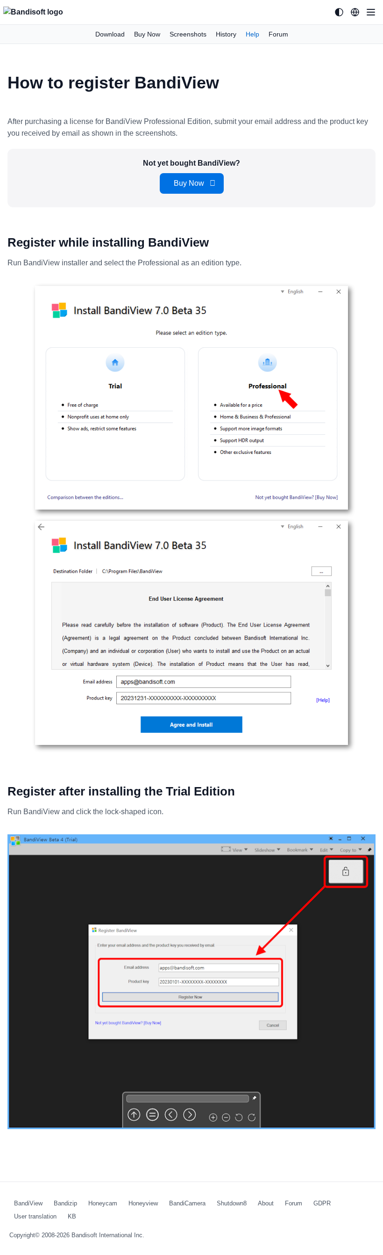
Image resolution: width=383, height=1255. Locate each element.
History (226, 34)
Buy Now (147, 34)
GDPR (322, 1203)
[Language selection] (355, 12)
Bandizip (65, 1203)
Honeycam (102, 1203)
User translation (35, 1216)
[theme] (339, 12)
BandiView (28, 1203)
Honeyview (143, 1203)
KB (72, 1216)
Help (252, 34)
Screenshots (188, 34)
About (266, 1203)
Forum (278, 34)
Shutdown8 (232, 1203)
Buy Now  (191, 183)
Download (110, 34)
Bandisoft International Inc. (107, 1235)
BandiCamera (187, 1203)
